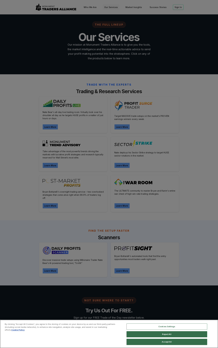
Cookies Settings (166, 326)
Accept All (167, 342)
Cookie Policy (18, 330)
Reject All (166, 334)
